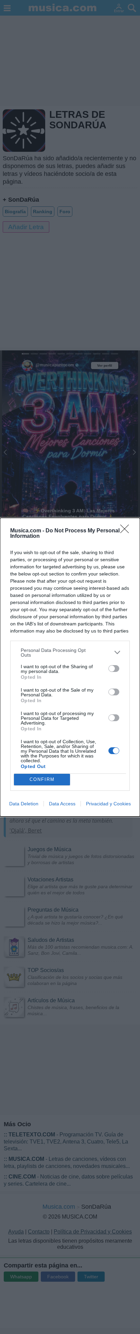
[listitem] (70, 652)
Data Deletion (23, 803)
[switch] (113, 668)
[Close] (126, 531)
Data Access (62, 803)
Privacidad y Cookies (108, 803)
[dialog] (70, 667)
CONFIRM (42, 779)
